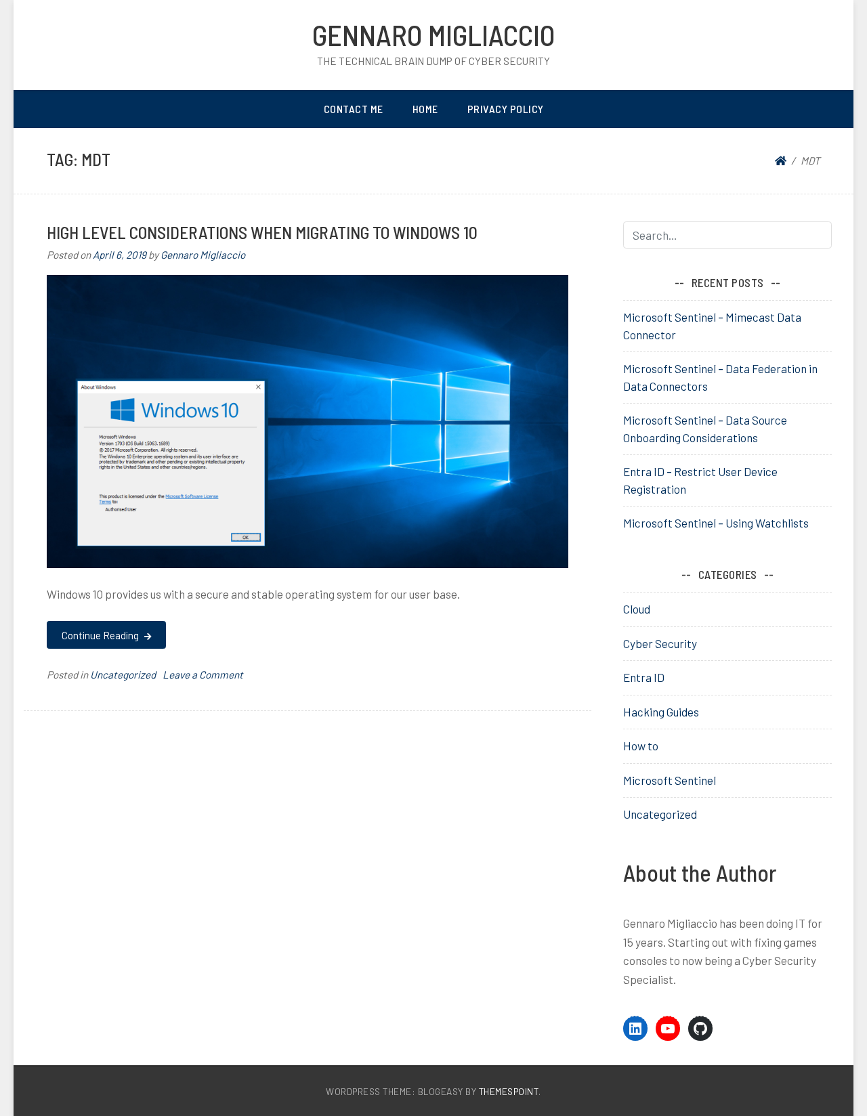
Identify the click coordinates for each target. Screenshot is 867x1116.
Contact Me (353, 108)
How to (640, 745)
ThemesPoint (509, 1091)
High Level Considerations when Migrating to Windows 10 (262, 231)
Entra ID (643, 677)
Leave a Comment (203, 674)
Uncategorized (123, 674)
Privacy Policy (505, 108)
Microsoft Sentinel (669, 780)
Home (425, 108)
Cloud (636, 609)
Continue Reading (101, 635)
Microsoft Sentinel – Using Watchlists (716, 523)
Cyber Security (660, 643)
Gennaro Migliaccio (433, 34)
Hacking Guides (661, 711)
